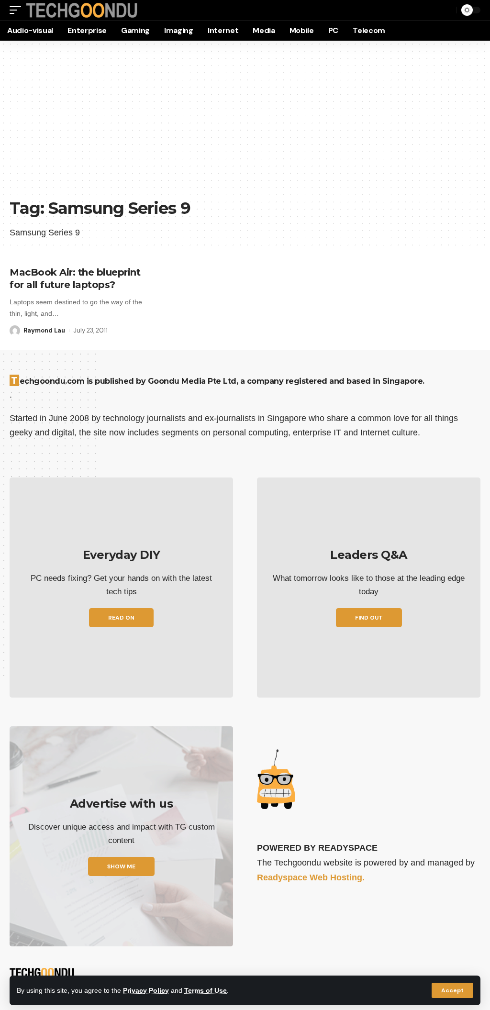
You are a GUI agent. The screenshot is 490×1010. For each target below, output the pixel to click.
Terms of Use (205, 990)
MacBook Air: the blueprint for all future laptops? (75, 278)
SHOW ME (121, 866)
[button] (452, 990)
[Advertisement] (245, 124)
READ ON (121, 618)
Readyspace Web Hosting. (311, 877)
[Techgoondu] (82, 10)
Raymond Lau (44, 330)
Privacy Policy (146, 990)
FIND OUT (369, 618)
